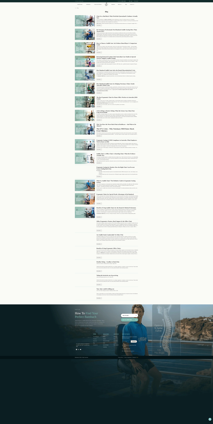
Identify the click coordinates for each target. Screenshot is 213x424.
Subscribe (134, 341)
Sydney (115, 342)
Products (95, 338)
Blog (126, 4)
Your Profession (96, 336)
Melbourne (116, 340)
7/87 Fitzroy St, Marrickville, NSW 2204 (130, 346)
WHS (104, 342)
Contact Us (132, 4)
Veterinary (105, 347)
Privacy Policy (120, 357)
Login (131, 1)
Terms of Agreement (128, 357)
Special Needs (105, 344)
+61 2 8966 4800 (122, 1)
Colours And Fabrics (98, 4)
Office (104, 336)
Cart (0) (136, 1)
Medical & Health (106, 340)
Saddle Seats (79, 4)
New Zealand (116, 344)
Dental (104, 338)
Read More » (99, 25)
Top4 (137, 357)
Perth (115, 338)
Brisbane (115, 336)
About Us (119, 4)
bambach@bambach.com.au (129, 351)
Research (113, 4)
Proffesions (88, 4)
